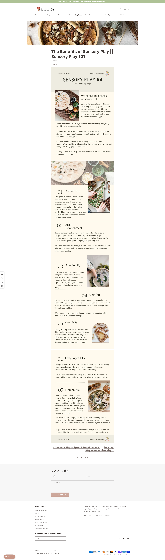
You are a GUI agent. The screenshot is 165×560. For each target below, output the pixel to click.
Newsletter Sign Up (41, 510)
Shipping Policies (40, 516)
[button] (49, 15)
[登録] (64, 538)
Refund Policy (39, 519)
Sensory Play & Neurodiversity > (99, 449)
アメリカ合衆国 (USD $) (43, 553)
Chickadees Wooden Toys (114, 554)
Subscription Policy (41, 522)
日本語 (57, 553)
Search (37, 513)
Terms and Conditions (41, 528)
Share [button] (55, 64)
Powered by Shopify (125, 554)
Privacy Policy (39, 525)
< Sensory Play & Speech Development (76, 447)
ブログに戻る (83, 457)
